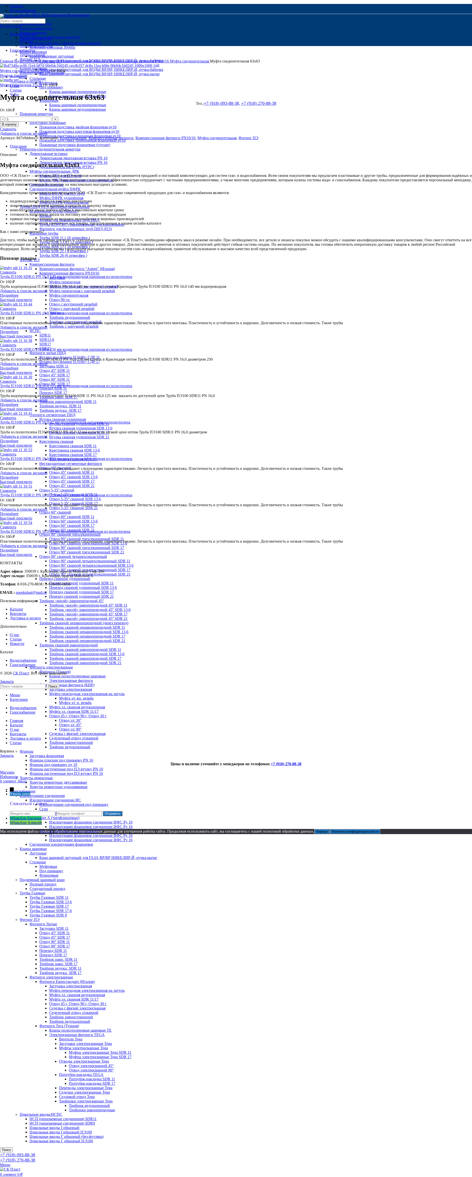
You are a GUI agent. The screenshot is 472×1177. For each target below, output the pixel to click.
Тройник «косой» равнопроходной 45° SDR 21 (88, 618)
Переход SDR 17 (53, 393)
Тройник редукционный (69, 317)
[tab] (241, 146)
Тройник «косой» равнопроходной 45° (71, 601)
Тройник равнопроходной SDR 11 (68, 401)
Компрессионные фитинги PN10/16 (69, 273)
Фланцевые (49, 875)
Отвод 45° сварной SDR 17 (72, 481)
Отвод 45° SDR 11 (54, 370)
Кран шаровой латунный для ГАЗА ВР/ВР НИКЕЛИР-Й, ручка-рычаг (98, 858)
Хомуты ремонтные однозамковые (59, 787)
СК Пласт (21, 673)
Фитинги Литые (43, 924)
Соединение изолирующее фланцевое (61, 844)
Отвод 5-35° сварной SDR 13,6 (75, 499)
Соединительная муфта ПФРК (55, 189)
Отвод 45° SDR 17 (54, 375)
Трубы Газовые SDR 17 (49, 906)
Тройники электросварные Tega (86, 1101)
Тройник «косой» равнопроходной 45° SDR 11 (88, 605)
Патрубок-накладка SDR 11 (92, 1079)
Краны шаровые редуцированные (77, 109)
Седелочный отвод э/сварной (73, 738)
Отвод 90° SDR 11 (54, 379)
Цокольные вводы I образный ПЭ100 (61, 1132)
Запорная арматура (35, 24)
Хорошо (322, 831)
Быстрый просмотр (16, 300)
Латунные (38, 853)
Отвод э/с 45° (70, 725)
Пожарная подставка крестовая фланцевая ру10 (79, 131)
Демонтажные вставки (49, 154)
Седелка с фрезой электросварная (77, 734)
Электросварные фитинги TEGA (77, 1035)
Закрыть (7, 681)
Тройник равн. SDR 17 (58, 964)
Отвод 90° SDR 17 (54, 946)
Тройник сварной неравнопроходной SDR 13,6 (88, 632)
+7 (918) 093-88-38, (222, 103)
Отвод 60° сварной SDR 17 (72, 525)
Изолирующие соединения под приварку (73, 804)
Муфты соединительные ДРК (54, 171)
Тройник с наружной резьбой (74, 326)
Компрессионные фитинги (52, 264)
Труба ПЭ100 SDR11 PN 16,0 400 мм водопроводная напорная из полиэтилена (66, 313)
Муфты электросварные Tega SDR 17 (100, 1057)
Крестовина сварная (56, 441)
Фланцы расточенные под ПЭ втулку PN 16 (66, 773)
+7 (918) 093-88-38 (17, 1154)
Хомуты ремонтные (36, 28)
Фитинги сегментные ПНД (52, 415)
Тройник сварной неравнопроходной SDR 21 (87, 641)
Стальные (38, 78)
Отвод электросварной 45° (91, 1066)
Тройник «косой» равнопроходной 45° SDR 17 (88, 614)
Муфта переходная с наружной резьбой (82, 291)
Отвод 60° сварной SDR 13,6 (73, 521)
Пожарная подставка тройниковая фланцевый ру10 (82, 140)
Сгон (43, 809)
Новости (17, 644)
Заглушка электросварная (70, 689)
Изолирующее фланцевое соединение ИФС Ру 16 (91, 827)
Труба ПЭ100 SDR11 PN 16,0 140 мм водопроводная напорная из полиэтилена (66, 277)
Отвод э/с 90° (70, 729)
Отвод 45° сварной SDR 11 (71, 472)
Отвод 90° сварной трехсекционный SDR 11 (86, 539)
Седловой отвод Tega (77, 1097)
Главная (7, 61)
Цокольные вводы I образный (54, 1128)
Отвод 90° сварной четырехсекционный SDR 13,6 (91, 565)
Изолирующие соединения (42, 796)
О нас (14, 635)
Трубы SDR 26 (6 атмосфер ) (63, 255)
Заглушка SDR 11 (54, 366)
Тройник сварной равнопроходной (68, 645)
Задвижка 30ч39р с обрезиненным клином (65, 43)
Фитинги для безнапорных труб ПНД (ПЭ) (75, 229)
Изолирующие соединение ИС (55, 800)
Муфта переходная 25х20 (21, 85)
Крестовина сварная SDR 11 (73, 446)
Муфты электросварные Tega (83, 1048)
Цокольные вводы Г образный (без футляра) (66, 1136)
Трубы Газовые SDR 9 (48, 915)
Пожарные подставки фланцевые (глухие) (74, 145)
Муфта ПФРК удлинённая (61, 198)
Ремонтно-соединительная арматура (50, 149)
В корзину (9, 124)
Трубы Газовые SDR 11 (49, 897)
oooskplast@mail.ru (31, 592)
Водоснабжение (23, 34)
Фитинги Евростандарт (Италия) (67, 981)
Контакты (18, 613)
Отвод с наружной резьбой (71, 308)
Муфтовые (48, 866)
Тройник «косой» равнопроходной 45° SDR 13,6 (90, 610)
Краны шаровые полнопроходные (77, 92)
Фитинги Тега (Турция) (59, 1026)
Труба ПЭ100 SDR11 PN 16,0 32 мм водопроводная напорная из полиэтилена (65, 422)
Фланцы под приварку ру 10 (53, 765)
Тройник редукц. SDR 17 (60, 410)
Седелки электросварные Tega (84, 1092)
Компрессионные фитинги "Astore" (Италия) (77, 269)
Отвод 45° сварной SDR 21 (72, 486)
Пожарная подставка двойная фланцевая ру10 (78, 127)
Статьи (16, 639)
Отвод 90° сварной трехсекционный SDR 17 (86, 548)
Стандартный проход (47, 889)
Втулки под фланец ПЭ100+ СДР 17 (69, 362)
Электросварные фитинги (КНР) (66, 685)
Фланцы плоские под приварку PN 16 (61, 760)
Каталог (16, 609)
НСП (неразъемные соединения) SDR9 (62, 1123)
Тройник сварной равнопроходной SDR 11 (85, 649)
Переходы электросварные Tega (85, 1088)
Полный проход (43, 884)
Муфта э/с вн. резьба (76, 698)
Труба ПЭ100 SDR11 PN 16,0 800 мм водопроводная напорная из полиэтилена (66, 459)
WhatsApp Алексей (26, 823)
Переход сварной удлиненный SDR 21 (81, 596)
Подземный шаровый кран (42, 880)
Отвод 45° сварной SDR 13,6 (73, 477)
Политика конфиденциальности (355, 831)
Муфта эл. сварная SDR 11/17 (74, 711)
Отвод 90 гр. (59, 300)
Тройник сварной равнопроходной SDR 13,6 (86, 654)
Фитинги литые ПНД (48, 353)
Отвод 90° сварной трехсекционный (70, 534)
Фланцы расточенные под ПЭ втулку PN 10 (66, 769)
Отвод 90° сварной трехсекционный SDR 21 (86, 552)
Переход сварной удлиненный (64, 579)
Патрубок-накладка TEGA (81, 1074)
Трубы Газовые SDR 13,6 (51, 902)
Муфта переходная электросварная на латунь (87, 694)
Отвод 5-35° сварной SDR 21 (73, 508)
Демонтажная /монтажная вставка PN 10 (73, 158)
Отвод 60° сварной (55, 512)
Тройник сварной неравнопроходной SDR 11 (87, 627)
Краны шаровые (33, 849)
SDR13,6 (46, 339)
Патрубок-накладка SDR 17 (92, 1083)
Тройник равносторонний (71, 742)
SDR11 (45, 335)
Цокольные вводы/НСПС (41, 1114)
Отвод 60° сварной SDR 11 (71, 517)
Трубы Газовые (32, 893)
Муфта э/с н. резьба (75, 703)
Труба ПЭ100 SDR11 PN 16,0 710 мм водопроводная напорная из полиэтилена (66, 495)
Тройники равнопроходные (92, 1110)
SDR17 (45, 344)
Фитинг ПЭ (30, 919)
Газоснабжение (22, 791)
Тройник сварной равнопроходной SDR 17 (85, 658)
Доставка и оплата (25, 618)
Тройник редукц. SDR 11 (60, 406)
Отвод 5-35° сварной (56, 490)
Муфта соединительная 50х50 (25, 71)
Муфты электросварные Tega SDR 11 (100, 1052)
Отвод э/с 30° (70, 720)
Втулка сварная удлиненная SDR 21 (79, 437)
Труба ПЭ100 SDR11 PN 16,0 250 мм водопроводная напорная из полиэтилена (66, 349)
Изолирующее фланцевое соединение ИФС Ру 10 (91, 822)
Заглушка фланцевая (47, 756)
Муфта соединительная (68, 295)
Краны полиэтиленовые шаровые (77, 676)
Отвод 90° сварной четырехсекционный (73, 556)
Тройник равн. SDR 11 (58, 959)
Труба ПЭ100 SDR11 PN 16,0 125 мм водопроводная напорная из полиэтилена (66, 386)
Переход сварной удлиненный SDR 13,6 (83, 587)
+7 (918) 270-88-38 (258, 103)
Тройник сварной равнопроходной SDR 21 (85, 663)
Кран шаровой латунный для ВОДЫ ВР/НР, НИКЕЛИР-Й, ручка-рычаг (99, 74)
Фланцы (26, 751)
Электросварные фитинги (71, 680)
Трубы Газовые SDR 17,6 (51, 911)
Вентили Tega (70, 1039)
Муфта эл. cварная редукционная (77, 707)
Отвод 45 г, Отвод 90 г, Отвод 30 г (78, 716)
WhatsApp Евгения (26, 818)
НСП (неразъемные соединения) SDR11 (63, 1119)
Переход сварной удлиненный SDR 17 (81, 592)
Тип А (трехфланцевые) (59, 818)
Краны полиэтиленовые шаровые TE (80, 1030)
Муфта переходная (64, 282)
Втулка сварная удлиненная (62, 419)
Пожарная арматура (36, 114)
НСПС (35, 331)
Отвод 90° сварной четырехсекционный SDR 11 (89, 561)
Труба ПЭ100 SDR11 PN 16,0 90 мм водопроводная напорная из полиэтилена (65, 531)
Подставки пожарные (48, 123)
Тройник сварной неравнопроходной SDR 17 (87, 636)
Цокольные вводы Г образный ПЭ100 (61, 1141)
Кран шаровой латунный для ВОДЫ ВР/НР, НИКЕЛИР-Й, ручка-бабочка (101, 69)
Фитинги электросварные (51, 667)
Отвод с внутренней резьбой (73, 304)
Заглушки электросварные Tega (85, 1043)
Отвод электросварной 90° (91, 1070)
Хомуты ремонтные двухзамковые (58, 782)
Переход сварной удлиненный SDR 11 (81, 583)
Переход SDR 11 (53, 388)
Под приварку (51, 871)
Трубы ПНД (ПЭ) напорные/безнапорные (55, 15)
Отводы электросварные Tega (84, 1061)
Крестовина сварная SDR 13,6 (74, 450)
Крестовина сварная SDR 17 (73, 455)
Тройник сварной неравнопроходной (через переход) (83, 623)
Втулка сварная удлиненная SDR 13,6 (80, 428)
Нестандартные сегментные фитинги (70, 463)
